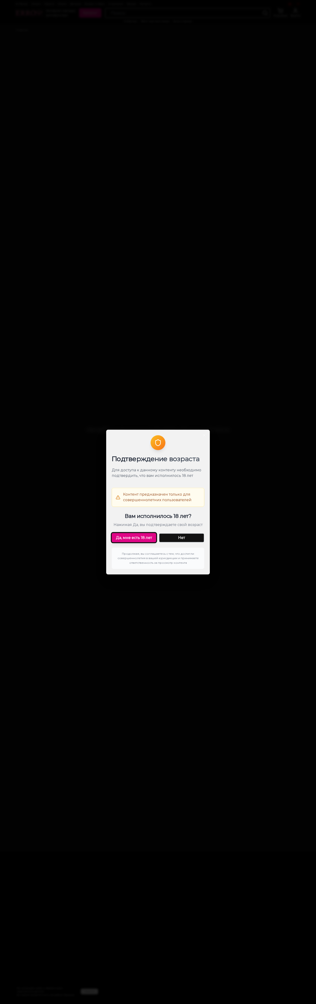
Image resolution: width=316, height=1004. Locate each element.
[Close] (204, 435)
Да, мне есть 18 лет (134, 537)
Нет (181, 537)
